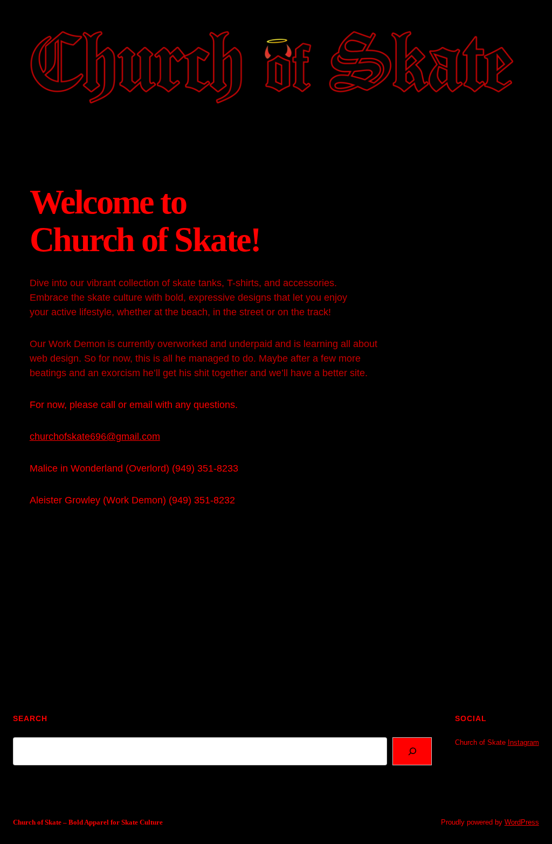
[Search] (412, 751)
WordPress (522, 822)
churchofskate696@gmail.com (95, 436)
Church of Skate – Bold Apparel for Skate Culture (88, 822)
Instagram (523, 742)
